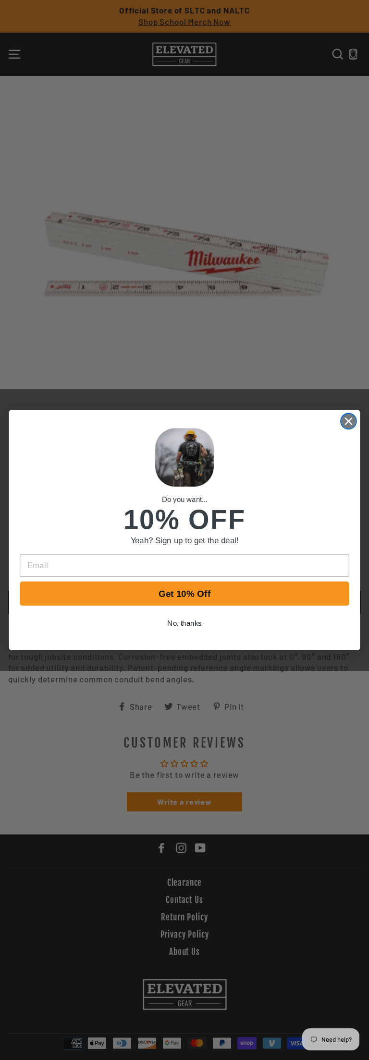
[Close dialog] (349, 421)
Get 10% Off (185, 594)
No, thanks (184, 623)
